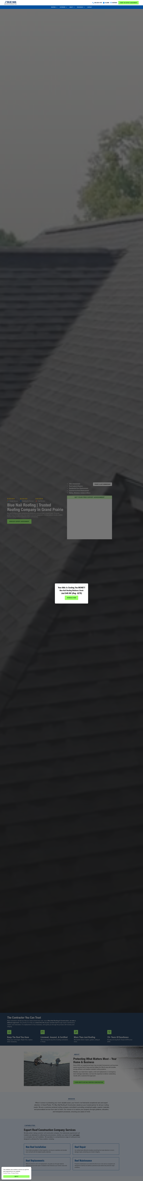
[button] (54, 7)
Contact (89, 7)
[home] (10, 2)
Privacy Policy (14, 1173)
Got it (16, 1176)
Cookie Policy (7, 1173)
